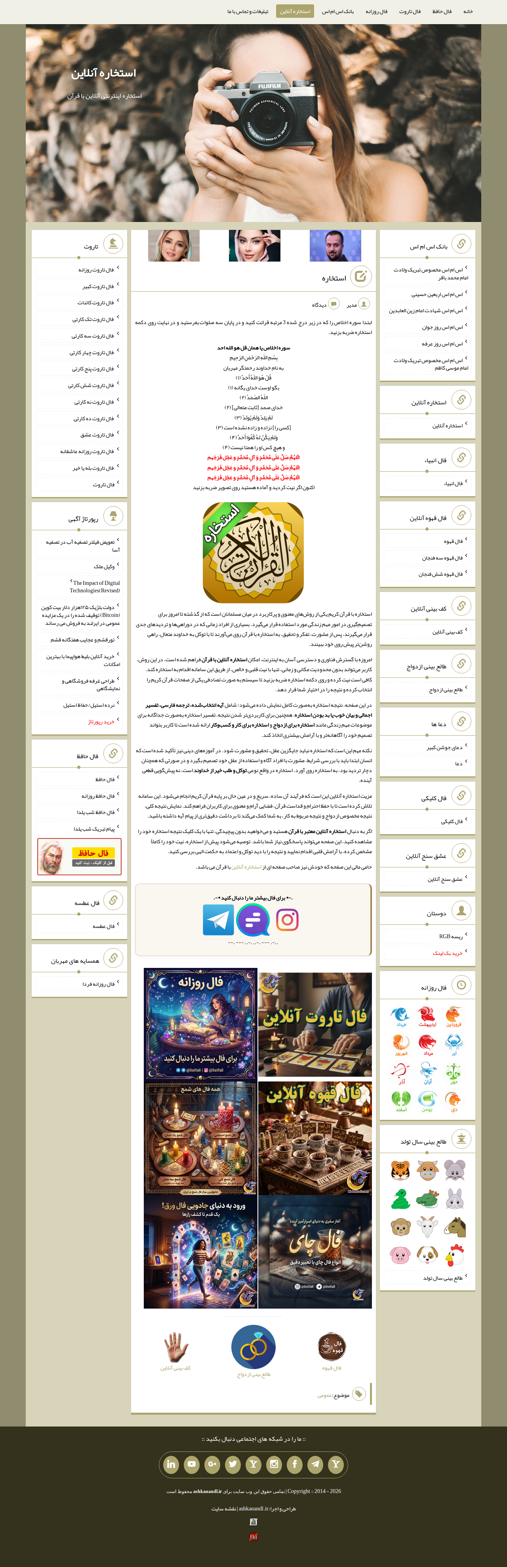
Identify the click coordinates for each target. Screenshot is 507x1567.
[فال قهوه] (315, 1140)
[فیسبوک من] (295, 1465)
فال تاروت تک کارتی (93, 318)
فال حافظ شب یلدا (95, 812)
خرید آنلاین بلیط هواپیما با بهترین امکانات (83, 660)
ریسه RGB (451, 936)
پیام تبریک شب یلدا (94, 828)
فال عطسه (103, 925)
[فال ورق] (200, 1253)
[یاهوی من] (336, 1465)
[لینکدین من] (171, 1465)
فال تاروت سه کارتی (93, 335)
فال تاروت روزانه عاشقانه (87, 451)
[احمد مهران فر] (335, 247)
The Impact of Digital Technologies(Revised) (95, 586)
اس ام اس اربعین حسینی (437, 293)
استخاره (334, 278)
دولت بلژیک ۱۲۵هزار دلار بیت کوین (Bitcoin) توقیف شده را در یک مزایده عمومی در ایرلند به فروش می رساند (80, 614)
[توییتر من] (233, 1465)
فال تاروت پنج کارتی (93, 368)
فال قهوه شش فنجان (441, 573)
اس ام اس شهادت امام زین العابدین (426, 310)
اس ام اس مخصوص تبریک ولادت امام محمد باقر (431, 273)
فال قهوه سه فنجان (442, 557)
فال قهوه (453, 540)
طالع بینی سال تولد (443, 1277)
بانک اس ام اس (338, 11)
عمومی (325, 1394)
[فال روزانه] (200, 1026)
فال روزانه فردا (98, 983)
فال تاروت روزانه (96, 269)
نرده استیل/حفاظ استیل (88, 704)
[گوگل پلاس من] (212, 1465)
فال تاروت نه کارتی (94, 401)
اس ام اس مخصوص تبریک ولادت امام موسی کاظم (431, 363)
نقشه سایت (224, 1508)
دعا (459, 763)
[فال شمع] (200, 1140)
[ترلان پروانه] (254, 247)
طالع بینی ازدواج (446, 689)
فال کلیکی (452, 821)
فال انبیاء (453, 483)
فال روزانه (376, 11)
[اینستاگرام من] (274, 1465)
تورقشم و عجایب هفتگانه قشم (82, 639)
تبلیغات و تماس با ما (247, 11)
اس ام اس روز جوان (442, 326)
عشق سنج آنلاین (445, 878)
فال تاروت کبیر (98, 285)
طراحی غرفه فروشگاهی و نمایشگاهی (91, 684)
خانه (468, 11)
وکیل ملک (104, 566)
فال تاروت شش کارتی (91, 385)
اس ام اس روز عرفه (442, 343)
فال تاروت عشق (97, 434)
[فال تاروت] (315, 1026)
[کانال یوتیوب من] (192, 1465)
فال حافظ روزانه (98, 795)
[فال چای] (315, 1253)
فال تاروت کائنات (96, 302)
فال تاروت (410, 11)
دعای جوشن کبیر (445, 746)
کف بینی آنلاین (448, 631)
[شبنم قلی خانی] (174, 247)
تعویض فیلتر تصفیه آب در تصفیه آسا (83, 545)
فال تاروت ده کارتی (94, 417)
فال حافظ (442, 11)
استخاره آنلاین (295, 11)
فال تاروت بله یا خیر (93, 467)
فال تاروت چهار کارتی (92, 351)
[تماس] (253, 1465)
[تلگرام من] (315, 1465)
